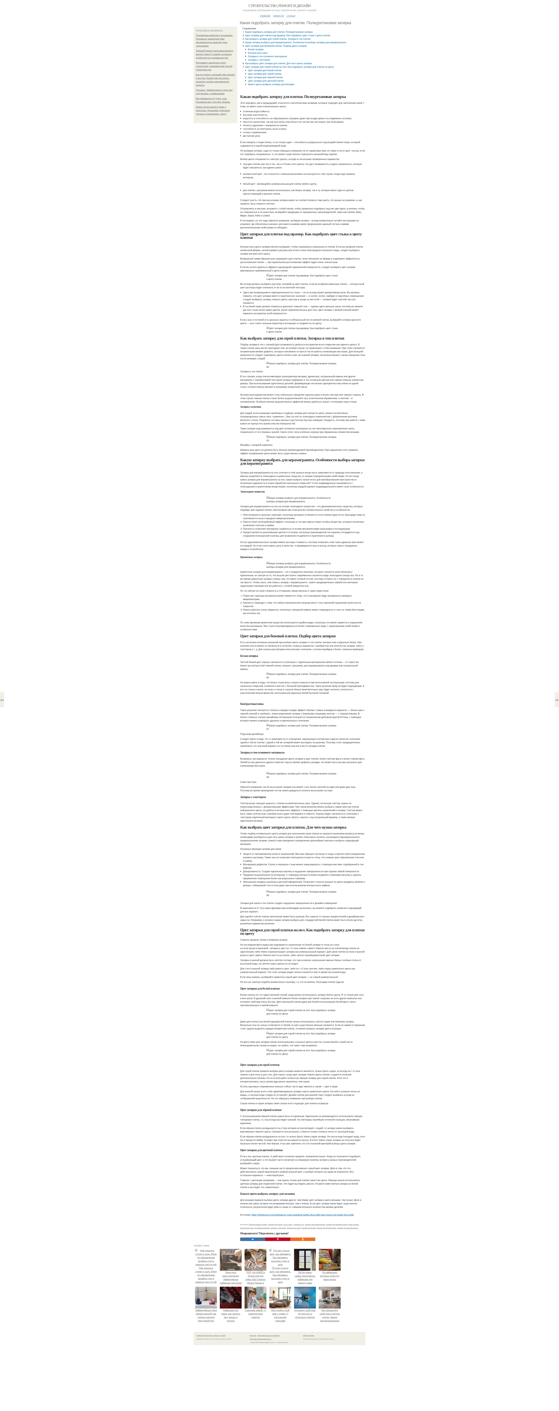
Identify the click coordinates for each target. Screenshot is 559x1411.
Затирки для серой (294, 1228)
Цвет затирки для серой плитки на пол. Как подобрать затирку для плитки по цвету (289, 66)
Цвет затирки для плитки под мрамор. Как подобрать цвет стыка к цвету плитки (287, 35)
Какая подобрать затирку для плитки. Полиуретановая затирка (279, 31)
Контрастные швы (258, 52)
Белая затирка (255, 49)
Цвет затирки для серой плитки (264, 73)
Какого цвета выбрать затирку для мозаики (271, 84)
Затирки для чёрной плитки (326, 1228)
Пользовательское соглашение (269, 1335)
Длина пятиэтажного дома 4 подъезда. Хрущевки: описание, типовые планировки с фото (213, 110)
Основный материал (262, 1228)
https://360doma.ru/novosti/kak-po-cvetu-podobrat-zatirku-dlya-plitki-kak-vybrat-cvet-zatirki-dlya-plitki (302, 1214)
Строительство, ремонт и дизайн (279, 5)
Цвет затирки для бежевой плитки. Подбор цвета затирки (276, 45)
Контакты (253, 1335)
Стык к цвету (288, 1224)
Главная (265, 15)
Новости (278, 15)
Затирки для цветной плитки (347, 1228)
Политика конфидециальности (260, 1339)
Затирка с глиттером (259, 59)
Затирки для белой (308, 1228)
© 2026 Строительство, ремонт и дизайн (211, 1335)
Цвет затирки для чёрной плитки (265, 77)
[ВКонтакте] (252, 1239)
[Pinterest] (277, 1239)
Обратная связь (308, 1335)
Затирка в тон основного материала (267, 56)
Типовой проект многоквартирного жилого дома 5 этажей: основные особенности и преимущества (214, 54)
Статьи (290, 15)
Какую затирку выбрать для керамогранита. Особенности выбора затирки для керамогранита (295, 42)
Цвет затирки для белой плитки (264, 70)
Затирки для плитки (275, 1224)
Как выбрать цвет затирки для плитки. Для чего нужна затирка (278, 63)
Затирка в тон (299, 1224)
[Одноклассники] (302, 1239)
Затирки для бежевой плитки (336, 1224)
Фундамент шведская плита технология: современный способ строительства (214, 66)
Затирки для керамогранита (315, 1224)
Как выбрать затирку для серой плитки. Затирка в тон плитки (278, 38)
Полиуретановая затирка (257, 1224)
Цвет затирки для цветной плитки (266, 80)
